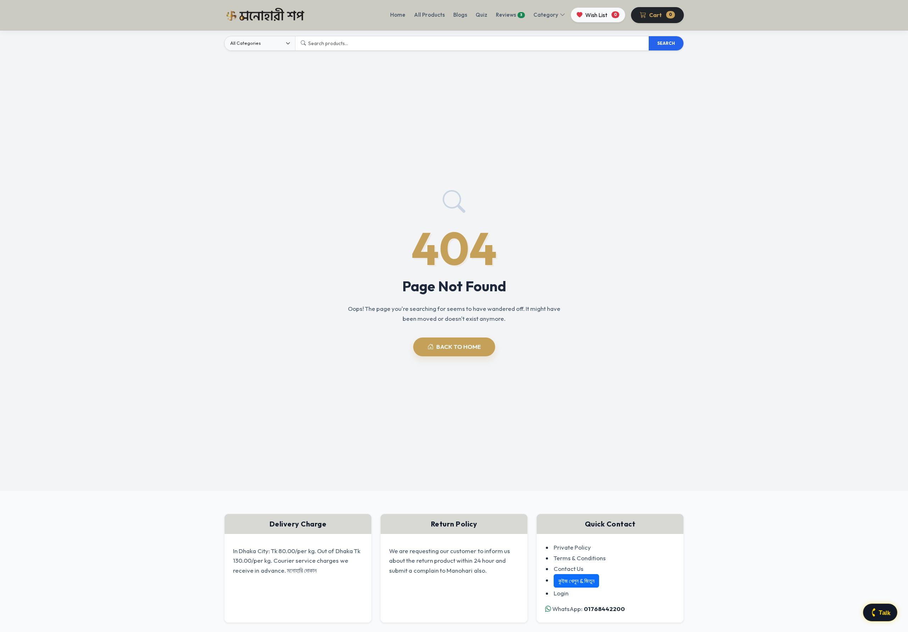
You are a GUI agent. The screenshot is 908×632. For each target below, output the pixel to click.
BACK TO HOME (458, 346)
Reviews (509, 14)
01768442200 (604, 608)
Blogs (460, 14)
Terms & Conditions (580, 558)
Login (561, 593)
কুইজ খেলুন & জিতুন (576, 580)
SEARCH (666, 43)
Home (397, 14)
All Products (429, 14)
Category (545, 14)
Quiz (481, 14)
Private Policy (572, 547)
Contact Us (568, 568)
